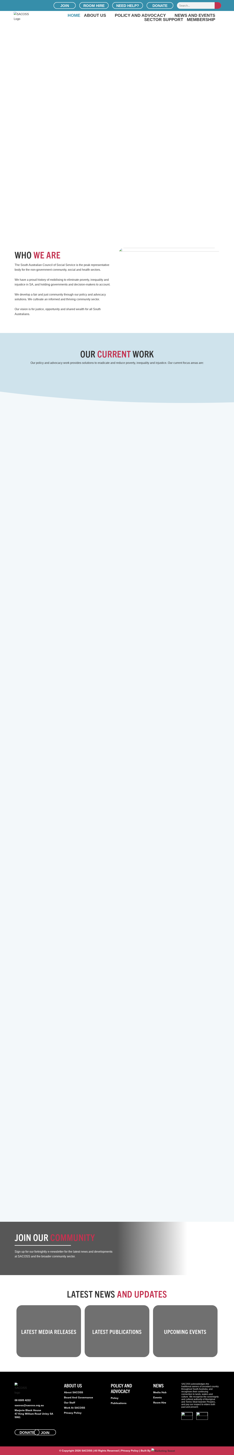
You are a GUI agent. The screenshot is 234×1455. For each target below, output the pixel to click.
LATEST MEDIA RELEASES (48, 1331)
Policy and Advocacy (140, 15)
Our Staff (69, 1402)
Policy (114, 1398)
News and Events (195, 15)
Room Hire (159, 1402)
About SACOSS (73, 1392)
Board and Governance (78, 1397)
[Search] (218, 5)
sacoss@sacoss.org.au (29, 1405)
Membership (201, 19)
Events (157, 1397)
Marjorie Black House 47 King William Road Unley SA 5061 (34, 1414)
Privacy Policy (73, 1412)
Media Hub (160, 1392)
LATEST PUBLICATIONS (117, 1331)
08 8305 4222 (23, 1400)
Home (74, 15)
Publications (119, 1403)
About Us (95, 15)
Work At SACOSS (74, 1407)
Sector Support (163, 19)
